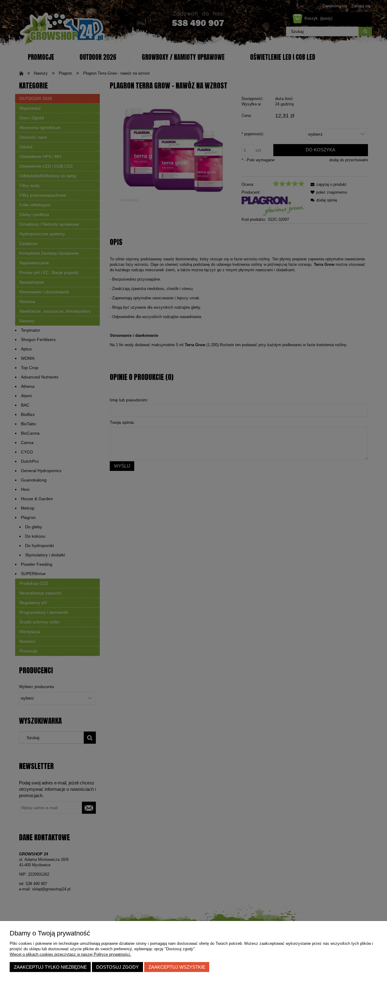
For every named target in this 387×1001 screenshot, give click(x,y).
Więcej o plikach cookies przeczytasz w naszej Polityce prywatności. (70, 954)
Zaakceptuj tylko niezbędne (50, 967)
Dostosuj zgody (117, 967)
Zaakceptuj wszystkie (176, 967)
